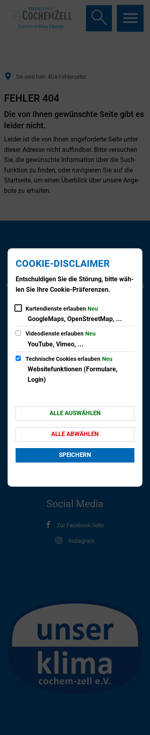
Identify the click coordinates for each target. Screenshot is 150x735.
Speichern (75, 455)
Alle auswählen (75, 413)
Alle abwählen (75, 434)
